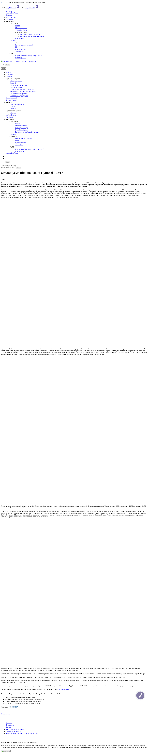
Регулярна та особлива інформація (32, 36)
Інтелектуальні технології (24, 45)
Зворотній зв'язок (12, 13)
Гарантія (13, 83)
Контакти (9, 11)
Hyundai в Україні (21, 130)
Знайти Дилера (11, 115)
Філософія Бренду (21, 30)
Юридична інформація (13, 731)
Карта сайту (10, 725)
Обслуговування (16, 81)
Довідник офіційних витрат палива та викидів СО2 (23, 733)
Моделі (8, 72)
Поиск (7, 65)
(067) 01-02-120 (11, 8)
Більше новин (5, 714)
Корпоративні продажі (18, 104)
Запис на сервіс (11, 17)
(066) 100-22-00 (30, 8)
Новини (13, 40)
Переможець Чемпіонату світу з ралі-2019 (29, 55)
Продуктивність (20, 49)
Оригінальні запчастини (18, 85)
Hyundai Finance (11, 100)
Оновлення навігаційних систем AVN (23, 91)
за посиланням (64, 689)
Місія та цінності (21, 28)
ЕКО (17, 47)
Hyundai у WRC (20, 58)
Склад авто (9, 15)
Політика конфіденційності (15, 729)
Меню (3, 68)
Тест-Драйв (9, 19)
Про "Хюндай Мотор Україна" (30, 34)
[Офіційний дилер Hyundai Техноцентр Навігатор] (18, 61)
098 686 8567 (13, 707)
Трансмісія (19, 51)
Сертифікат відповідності (19, 96)
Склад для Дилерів (16, 87)
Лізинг (12, 106)
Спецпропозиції (11, 98)
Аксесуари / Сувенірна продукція (22, 89)
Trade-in (13, 108)
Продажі (13, 113)
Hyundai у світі (20, 38)
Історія (17, 26)
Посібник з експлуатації (18, 94)
